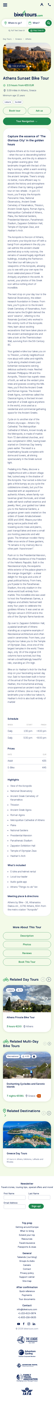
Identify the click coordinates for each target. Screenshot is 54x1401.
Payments (27, 1295)
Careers (27, 1265)
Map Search (38, 30)
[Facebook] (23, 1323)
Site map (27, 1281)
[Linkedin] (33, 1323)
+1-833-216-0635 (27, 1317)
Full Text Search (18, 30)
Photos (27, 944)
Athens (28, 39)
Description (27, 935)
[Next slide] (48, 979)
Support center (27, 1276)
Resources (27, 1238)
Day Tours (7, 39)
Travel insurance (27, 1242)
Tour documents (27, 1299)
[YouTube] (18, 1323)
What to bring (27, 1230)
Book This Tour (27, 962)
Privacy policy (27, 1273)
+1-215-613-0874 (27, 1313)
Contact (27, 1269)
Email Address (11, 1202)
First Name (9, 1193)
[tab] (27, 66)
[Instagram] (28, 1323)
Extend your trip (27, 1235)
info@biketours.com (27, 1309)
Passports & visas (27, 1246)
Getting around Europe (27, 1227)
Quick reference (27, 1291)
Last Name (33, 1193)
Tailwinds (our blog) (27, 1257)
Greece (18, 39)
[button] (5, 5)
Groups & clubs (27, 1261)
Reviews (27, 953)
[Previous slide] (43, 979)
